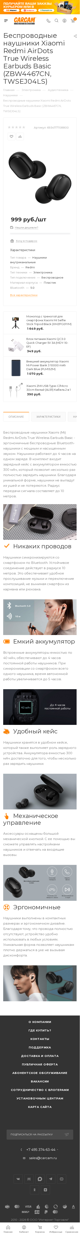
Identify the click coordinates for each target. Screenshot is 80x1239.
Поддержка (40, 1047)
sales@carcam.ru (43, 1158)
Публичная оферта (40, 1064)
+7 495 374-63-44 (40, 1149)
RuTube (29, 1179)
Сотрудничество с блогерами (40, 1090)
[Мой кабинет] (64, 21)
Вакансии (40, 1081)
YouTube (61, 1179)
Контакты (39, 1039)
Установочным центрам (40, 1098)
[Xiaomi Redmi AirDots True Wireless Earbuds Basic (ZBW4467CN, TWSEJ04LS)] (40, 177)
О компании (40, 1022)
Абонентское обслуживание (39, 1073)
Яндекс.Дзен (45, 1189)
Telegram (50, 1179)
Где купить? (40, 1030)
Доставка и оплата (40, 1056)
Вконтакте (18, 1179)
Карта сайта (40, 1107)
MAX (39, 1179)
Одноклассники (34, 1189)
